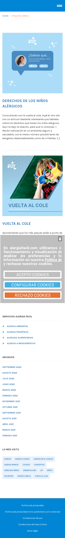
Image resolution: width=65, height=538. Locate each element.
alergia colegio (22, 459)
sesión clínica (24, 476)
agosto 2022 (9, 372)
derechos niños (11, 470)
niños (49, 470)
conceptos (39, 465)
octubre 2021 (10, 407)
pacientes (8, 476)
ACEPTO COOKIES (32, 274)
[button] (60, 238)
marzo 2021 (8, 430)
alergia (7, 459)
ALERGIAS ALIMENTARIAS (20, 337)
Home (5, 16)
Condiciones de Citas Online (32, 524)
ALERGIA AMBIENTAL (17, 326)
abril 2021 (8, 424)
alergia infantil (11, 465)
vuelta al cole (41, 476)
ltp (41, 470)
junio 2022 (8, 384)
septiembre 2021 (11, 412)
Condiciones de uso (32, 518)
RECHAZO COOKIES (32, 295)
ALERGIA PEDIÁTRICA (17, 332)
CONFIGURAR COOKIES (32, 285)
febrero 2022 (10, 395)
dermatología (29, 470)
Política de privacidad (32, 505)
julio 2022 (8, 378)
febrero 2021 (9, 435)
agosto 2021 (9, 418)
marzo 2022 (9, 390)
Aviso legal (32, 530)
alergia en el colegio (43, 459)
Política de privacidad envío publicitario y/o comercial (32, 511)
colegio (26, 465)
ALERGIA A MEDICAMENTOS (21, 343)
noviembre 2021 (11, 401)
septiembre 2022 (11, 367)
